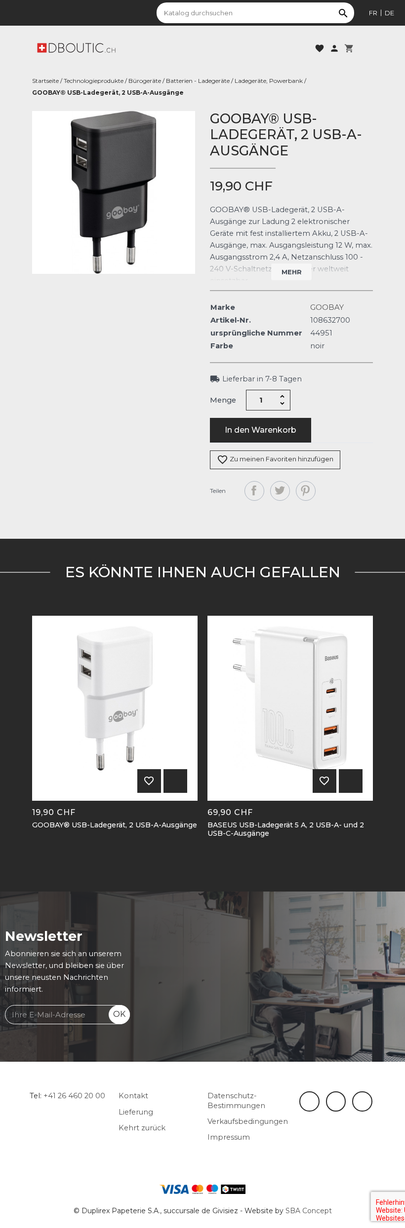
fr (373, 13)
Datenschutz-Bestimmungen (236, 1100)
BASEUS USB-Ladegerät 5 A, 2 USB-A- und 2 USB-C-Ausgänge (285, 829)
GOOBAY (327, 307)
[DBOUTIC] (76, 47)
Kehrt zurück (142, 1127)
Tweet (280, 491)
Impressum (228, 1137)
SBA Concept (308, 1210)
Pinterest (306, 491)
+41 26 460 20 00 (74, 1095)
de (389, 13)
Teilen (254, 491)
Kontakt (133, 1095)
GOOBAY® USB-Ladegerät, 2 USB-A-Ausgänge (114, 825)
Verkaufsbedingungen (247, 1121)
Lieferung (136, 1112)
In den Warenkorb (260, 430)
